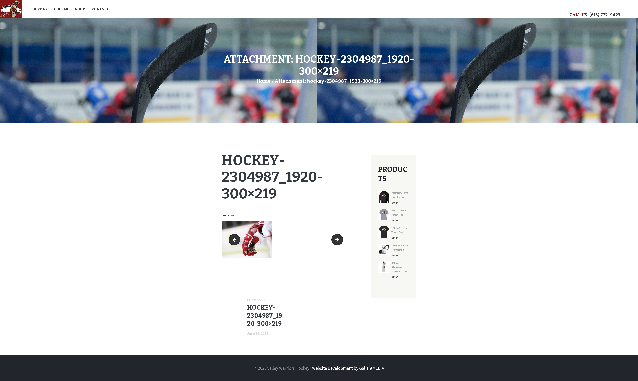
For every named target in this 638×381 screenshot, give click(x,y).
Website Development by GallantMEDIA (348, 368)
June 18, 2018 (228, 215)
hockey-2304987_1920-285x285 (235, 239)
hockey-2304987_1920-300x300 (340, 239)
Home (263, 81)
